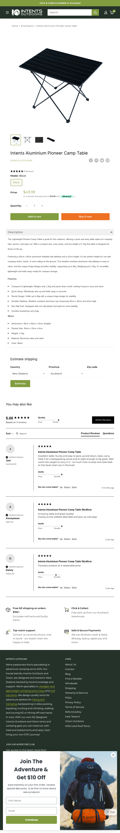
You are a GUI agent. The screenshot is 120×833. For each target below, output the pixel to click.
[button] (60, 171)
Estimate (20, 383)
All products (27, 26)
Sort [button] (8, 433)
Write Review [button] (103, 420)
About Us (70, 664)
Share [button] (74, 487)
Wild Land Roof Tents (77, 726)
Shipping (70, 688)
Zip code (92, 367)
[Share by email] (108, 160)
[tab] (90, 434)
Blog (68, 674)
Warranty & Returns (76, 692)
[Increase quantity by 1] (42, 206)
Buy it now (85, 216)
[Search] (95, 12)
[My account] (105, 12)
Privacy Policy (73, 702)
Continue (31, 820)
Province (54, 367)
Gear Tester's (72, 716)
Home (15, 26)
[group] (21, 418)
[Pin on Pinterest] (96, 160)
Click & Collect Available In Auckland (60, 3)
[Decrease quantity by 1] (26, 206)
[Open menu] (7, 12)
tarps (42, 690)
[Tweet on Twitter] (102, 160)
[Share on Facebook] (91, 160)
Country (15, 367)
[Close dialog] (113, 754)
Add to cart (34, 216)
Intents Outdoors (21, 160)
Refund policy (73, 711)
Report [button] (67, 487)
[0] (112, 12)
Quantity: (16, 205)
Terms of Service (74, 707)
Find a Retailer (73, 678)
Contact (69, 669)
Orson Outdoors (74, 721)
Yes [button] (61, 487)
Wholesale (71, 683)
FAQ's (68, 697)
